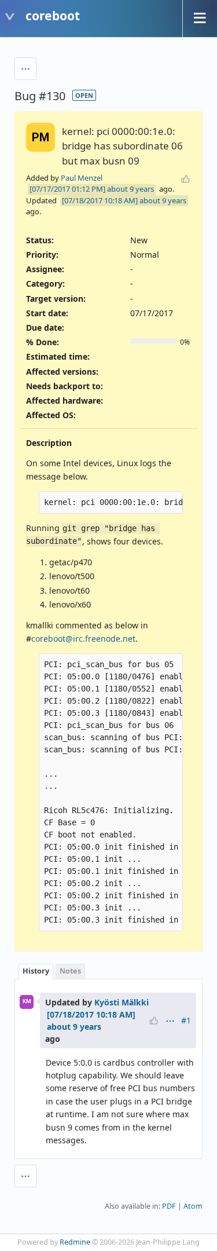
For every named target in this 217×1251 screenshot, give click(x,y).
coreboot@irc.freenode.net (83, 638)
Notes (70, 971)
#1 (186, 1020)
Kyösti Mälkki (121, 1002)
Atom (193, 1206)
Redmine (75, 1242)
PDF (169, 1206)
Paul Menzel (81, 178)
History (36, 971)
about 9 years (130, 189)
